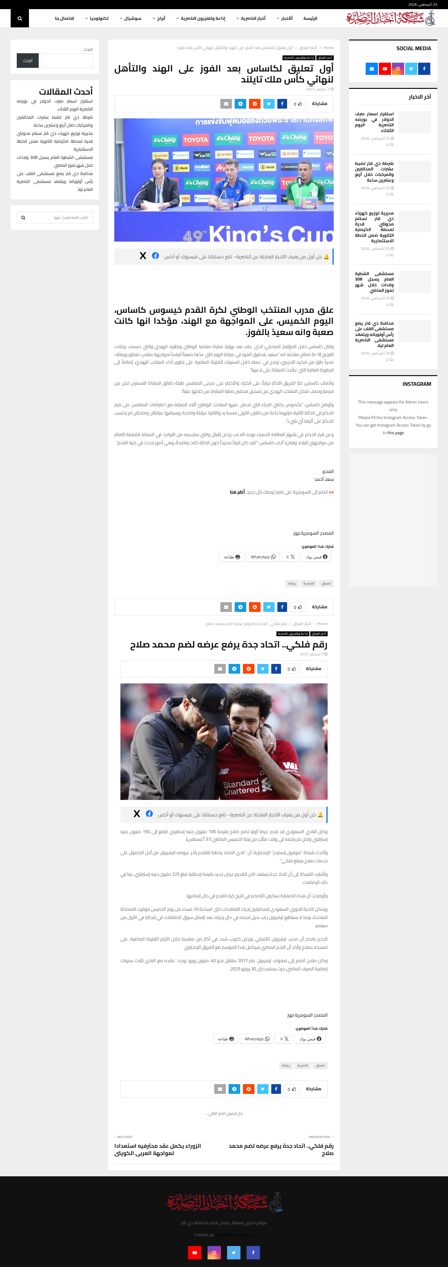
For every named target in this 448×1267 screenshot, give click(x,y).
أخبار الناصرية (253, 18)
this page (395, 433)
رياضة (292, 583)
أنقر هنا (237, 491)
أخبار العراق (325, 57)
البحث (88, 49)
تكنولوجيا (99, 18)
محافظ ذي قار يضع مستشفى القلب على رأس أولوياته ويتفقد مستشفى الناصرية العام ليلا (374, 334)
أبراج (161, 18)
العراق (326, 583)
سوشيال (132, 18)
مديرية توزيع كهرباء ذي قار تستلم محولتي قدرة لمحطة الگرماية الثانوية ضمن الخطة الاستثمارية (374, 227)
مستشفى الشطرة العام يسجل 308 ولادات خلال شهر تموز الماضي (374, 282)
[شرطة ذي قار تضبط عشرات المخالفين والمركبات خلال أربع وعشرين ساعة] (414, 172)
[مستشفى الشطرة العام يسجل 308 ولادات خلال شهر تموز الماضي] (414, 282)
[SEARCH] (23, 217)
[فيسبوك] (155, 257)
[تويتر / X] (143, 257)
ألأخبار (287, 18)
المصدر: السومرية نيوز (313, 533)
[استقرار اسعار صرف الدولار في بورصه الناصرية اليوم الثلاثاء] (414, 122)
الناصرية (309, 583)
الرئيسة (310, 18)
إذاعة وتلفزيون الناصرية (203, 18)
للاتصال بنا (64, 18)
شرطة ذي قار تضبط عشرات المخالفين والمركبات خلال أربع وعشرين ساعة (374, 171)
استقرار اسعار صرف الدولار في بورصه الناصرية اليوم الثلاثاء (374, 122)
